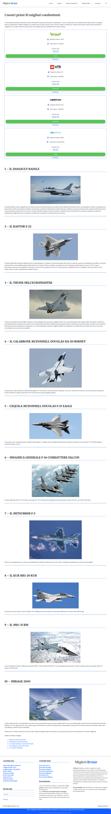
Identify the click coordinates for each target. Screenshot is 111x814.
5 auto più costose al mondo (17, 739)
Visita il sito (55, 88)
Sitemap (5, 799)
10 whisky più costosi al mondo (18, 742)
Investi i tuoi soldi (8, 775)
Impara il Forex (7, 777)
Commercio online (8, 773)
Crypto (59, 3)
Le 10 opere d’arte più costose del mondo (21, 744)
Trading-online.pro (103, 806)
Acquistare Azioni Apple (10, 781)
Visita (55, 56)
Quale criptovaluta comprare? (12, 765)
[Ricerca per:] (18, 794)
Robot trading (7, 771)
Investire (97, 3)
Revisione (55, 59)
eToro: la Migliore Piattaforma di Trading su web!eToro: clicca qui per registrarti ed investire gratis (55, 809)
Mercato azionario (71, 3)
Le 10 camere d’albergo (16, 748)
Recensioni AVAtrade (45, 773)
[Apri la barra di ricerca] (106, 3)
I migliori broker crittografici (11, 769)
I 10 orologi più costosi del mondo (19, 746)
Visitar (55, 154)
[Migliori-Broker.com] (10, 3)
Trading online (86, 3)
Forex (50, 3)
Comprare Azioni (8, 779)
